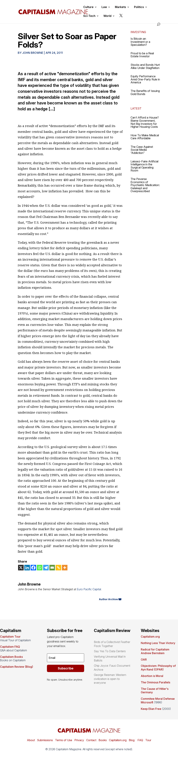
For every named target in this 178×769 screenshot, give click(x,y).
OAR (144, 659)
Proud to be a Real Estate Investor (142, 55)
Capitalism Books (11, 656)
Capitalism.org (150, 636)
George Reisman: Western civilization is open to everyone (110, 678)
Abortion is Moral (152, 676)
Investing (138, 32)
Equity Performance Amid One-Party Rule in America (145, 79)
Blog (132, 740)
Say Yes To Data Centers (110, 651)
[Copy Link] (58, 567)
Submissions (44, 740)
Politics (139, 7)
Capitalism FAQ (10, 646)
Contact (91, 740)
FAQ (140, 740)
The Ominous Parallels (155, 682)
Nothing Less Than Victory (158, 643)
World (107, 16)
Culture (88, 7)
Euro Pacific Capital (89, 589)
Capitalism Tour (10, 636)
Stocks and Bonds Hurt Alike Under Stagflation (145, 66)
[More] (64, 567)
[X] (21, 567)
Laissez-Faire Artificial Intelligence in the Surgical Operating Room (144, 166)
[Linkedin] (27, 567)
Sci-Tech (89, 16)
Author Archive (108, 599)
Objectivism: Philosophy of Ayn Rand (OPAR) (158, 667)
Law (104, 7)
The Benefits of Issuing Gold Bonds (145, 92)
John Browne (32, 52)
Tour (148, 740)
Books (103, 740)
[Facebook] (33, 567)
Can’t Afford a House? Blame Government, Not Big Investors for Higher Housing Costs (145, 122)
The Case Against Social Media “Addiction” (142, 150)
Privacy (79, 740)
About (31, 740)
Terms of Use (63, 740)
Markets (120, 7)
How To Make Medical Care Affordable (145, 137)
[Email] (52, 567)
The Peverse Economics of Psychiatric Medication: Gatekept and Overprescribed (145, 185)
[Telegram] (46, 567)
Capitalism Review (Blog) (16, 666)
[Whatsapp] (39, 567)
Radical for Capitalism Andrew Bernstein (155, 651)
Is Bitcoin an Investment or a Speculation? (140, 41)
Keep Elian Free (151, 709)
